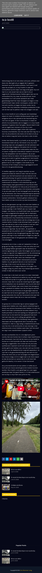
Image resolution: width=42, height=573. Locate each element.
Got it (26, 15)
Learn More (18, 15)
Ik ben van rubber (16, 469)
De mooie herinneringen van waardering (23, 477)
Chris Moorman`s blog (26, 570)
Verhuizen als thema (17, 485)
